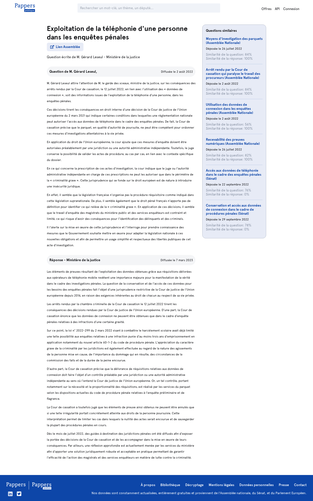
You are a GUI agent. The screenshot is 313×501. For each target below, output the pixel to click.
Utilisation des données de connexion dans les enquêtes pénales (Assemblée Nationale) (229, 109)
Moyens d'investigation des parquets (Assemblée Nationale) (234, 41)
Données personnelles (256, 485)
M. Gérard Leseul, (83, 72)
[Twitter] (19, 494)
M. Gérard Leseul (90, 57)
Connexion (291, 9)
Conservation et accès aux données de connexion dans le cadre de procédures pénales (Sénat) (233, 209)
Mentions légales (221, 485)
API (277, 9)
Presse (284, 485)
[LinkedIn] (10, 494)
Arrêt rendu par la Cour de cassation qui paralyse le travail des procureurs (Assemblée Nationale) (233, 74)
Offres (266, 9)
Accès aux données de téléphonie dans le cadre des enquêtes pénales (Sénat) (233, 174)
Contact (300, 485)
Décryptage (194, 485)
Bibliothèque (170, 485)
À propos (148, 485)
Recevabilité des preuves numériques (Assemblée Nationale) (233, 142)
